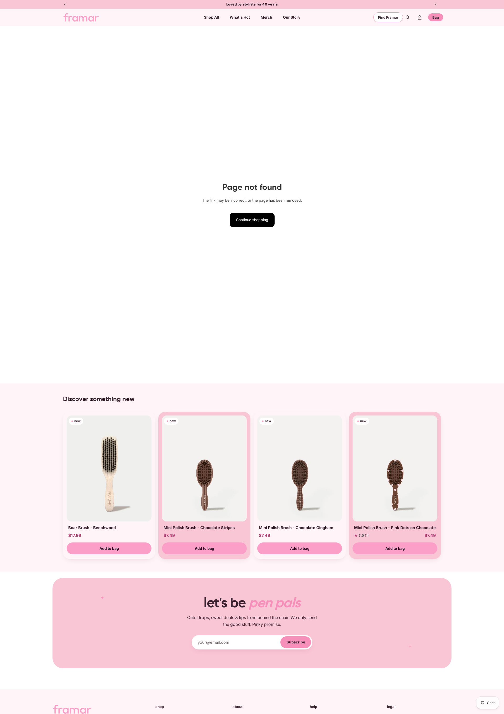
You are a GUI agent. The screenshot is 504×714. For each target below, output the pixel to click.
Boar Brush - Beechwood (92, 527)
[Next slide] (145, 468)
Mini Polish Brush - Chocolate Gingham (296, 527)
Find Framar (388, 17)
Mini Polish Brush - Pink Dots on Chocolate (395, 527)
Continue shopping (252, 219)
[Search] (407, 17)
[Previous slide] (72, 468)
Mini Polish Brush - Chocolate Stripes (199, 527)
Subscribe (296, 642)
